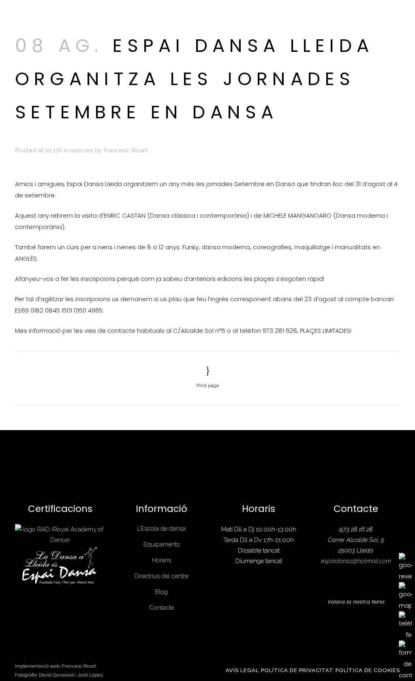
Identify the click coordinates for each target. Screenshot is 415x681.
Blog (161, 591)
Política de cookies (368, 670)
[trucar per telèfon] (405, 625)
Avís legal (242, 670)
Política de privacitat (297, 670)
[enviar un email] (405, 660)
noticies (81, 150)
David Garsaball (56, 675)
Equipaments (161, 544)
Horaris (161, 560)
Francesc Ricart (125, 150)
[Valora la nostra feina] (405, 567)
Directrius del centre (161, 576)
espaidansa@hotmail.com (356, 561)
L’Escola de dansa (161, 528)
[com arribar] (405, 596)
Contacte (161, 607)
